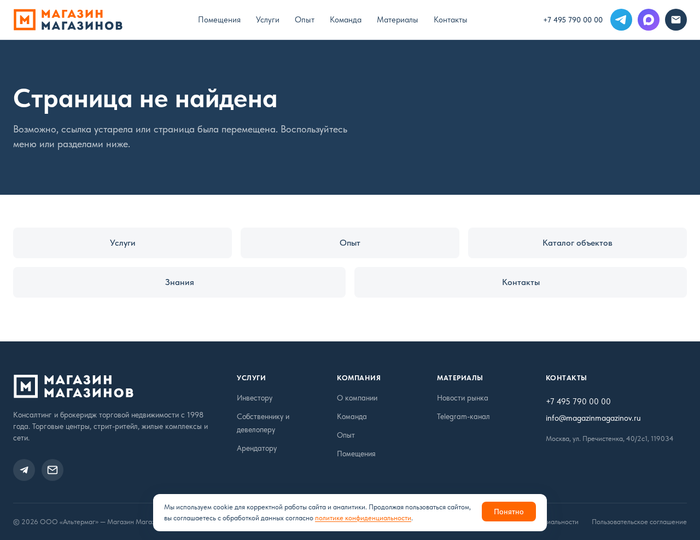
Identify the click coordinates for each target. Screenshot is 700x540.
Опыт (304, 20)
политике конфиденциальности (363, 518)
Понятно (509, 511)
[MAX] (649, 20)
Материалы (397, 20)
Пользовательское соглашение (639, 522)
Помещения (219, 20)
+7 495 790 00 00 (573, 19)
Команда (345, 20)
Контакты (451, 20)
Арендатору (257, 448)
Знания (179, 282)
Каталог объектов (577, 242)
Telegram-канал (463, 416)
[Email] (676, 20)
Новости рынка (462, 397)
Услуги (267, 20)
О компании (357, 397)
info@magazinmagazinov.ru (593, 418)
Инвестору (254, 397)
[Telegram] (621, 20)
